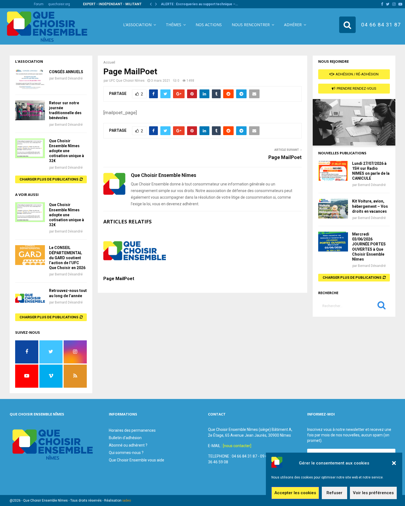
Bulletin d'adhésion (125, 438)
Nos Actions (209, 24)
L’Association (137, 24)
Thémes (173, 24)
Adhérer (293, 24)
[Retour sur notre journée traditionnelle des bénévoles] (30, 110)
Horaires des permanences (132, 430)
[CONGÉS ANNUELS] (30, 79)
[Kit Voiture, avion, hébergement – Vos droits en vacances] (333, 208)
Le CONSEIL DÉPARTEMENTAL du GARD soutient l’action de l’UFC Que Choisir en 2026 (67, 257)
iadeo (126, 500)
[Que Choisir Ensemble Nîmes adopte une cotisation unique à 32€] (30, 148)
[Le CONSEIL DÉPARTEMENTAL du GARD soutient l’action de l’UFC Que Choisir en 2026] (30, 255)
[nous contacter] (237, 446)
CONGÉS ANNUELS (66, 72)
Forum (39, 4)
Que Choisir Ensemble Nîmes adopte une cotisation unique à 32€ (66, 151)
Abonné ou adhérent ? (128, 445)
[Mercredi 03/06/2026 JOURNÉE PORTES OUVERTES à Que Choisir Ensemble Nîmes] (333, 241)
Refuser (334, 493)
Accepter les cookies (295, 493)
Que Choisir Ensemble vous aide (136, 460)
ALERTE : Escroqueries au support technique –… (199, 4)
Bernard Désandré (69, 78)
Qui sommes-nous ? (126, 452)
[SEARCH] (381, 306)
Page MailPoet (285, 157)
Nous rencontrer (251, 24)
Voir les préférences (373, 493)
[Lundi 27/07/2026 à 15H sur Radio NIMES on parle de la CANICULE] (333, 171)
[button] (394, 463)
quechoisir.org (59, 4)
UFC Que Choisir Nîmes (127, 81)
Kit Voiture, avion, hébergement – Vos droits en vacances (370, 206)
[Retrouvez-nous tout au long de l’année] (30, 298)
